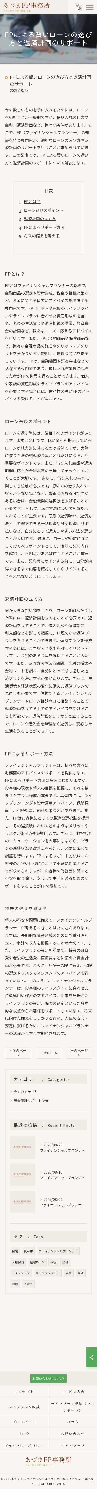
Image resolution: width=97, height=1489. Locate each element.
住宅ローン (37, 1262)
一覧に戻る (48, 1052)
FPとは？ (32, 201)
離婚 (15, 1284)
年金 (69, 1273)
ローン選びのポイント (43, 210)
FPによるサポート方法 (44, 227)
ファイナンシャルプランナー (58, 1251)
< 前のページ (18, 1052)
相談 (15, 1251)
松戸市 (28, 1251)
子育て (28, 1284)
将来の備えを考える (42, 236)
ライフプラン (21, 1273)
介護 (81, 1273)
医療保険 (18, 1262)
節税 (65, 1262)
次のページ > (79, 1052)
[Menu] (89, 6)
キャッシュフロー (48, 1273)
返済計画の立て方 (40, 218)
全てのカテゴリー (28, 1091)
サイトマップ (73, 1445)
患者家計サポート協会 (31, 1100)
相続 (53, 1262)
